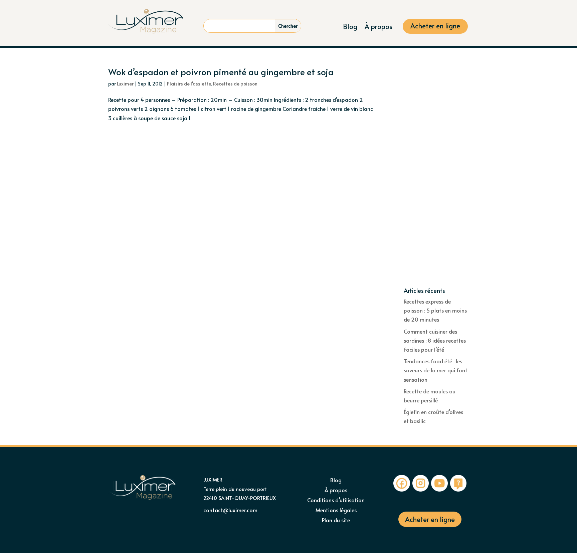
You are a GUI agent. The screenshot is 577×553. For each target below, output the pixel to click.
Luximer (125, 83)
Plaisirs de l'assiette (189, 83)
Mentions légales (336, 511)
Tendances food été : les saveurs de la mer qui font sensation (435, 370)
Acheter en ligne (435, 26)
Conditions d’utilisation (336, 501)
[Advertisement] (436, 177)
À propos (378, 27)
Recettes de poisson (235, 83)
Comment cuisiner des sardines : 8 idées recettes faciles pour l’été (435, 340)
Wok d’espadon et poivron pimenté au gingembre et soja (221, 71)
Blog (350, 27)
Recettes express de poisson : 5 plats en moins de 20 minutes (435, 310)
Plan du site (336, 521)
